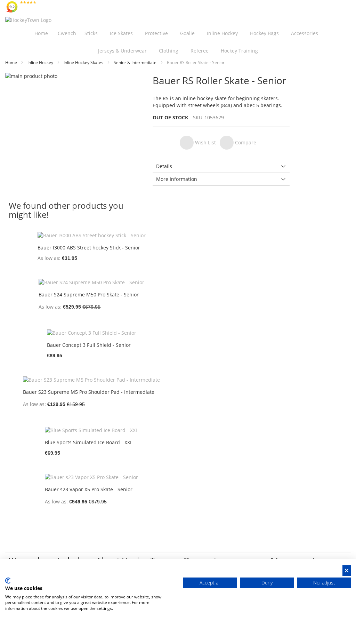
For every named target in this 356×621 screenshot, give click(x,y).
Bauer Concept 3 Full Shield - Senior (89, 345)
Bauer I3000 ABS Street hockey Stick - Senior (89, 247)
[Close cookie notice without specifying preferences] (346, 570)
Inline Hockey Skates (84, 62)
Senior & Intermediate (135, 62)
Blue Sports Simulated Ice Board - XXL (88, 442)
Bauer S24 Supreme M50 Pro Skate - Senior (89, 294)
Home (11, 62)
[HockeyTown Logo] (28, 20)
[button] (198, 143)
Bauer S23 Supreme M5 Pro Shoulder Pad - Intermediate (88, 392)
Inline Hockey (40, 62)
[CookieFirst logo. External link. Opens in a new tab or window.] (7, 581)
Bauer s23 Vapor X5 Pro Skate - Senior (88, 489)
